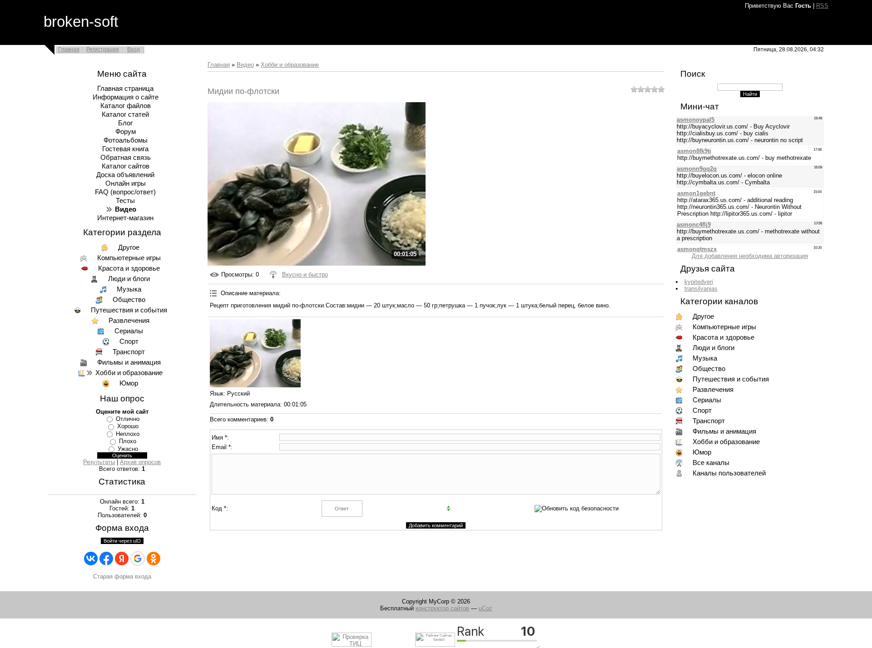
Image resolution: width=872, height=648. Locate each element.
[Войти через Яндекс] (122, 558)
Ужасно (128, 448)
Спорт (129, 341)
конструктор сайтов (442, 608)
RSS (822, 5)
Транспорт (129, 352)
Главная (68, 49)
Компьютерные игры (129, 258)
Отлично (127, 419)
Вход (133, 49)
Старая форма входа (122, 576)
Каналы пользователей (729, 473)
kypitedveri (698, 281)
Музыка (129, 289)
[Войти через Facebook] (106, 558)
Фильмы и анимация (129, 362)
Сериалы (128, 331)
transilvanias (701, 288)
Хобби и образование (129, 372)
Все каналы (711, 462)
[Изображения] (255, 353)
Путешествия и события (129, 310)
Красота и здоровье (129, 268)
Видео (245, 64)
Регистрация (102, 49)
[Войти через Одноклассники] (153, 558)
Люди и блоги (129, 278)
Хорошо (128, 426)
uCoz (485, 608)
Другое (128, 247)
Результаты (99, 462)
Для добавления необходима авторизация (750, 255)
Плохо (127, 441)
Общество (129, 299)
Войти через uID (122, 541)
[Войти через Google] (137, 558)
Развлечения (129, 320)
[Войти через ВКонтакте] (91, 558)
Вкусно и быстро (305, 274)
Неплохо (127, 433)
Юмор (128, 383)
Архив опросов (140, 462)
